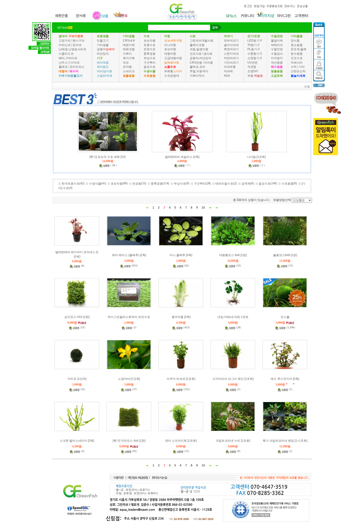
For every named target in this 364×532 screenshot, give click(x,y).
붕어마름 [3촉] (181, 317)
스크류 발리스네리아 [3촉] (77, 440)
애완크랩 (129, 49)
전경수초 (150, 49)
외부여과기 (231, 40)
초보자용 (150, 40)
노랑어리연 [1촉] (129, 379)
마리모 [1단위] (77, 379)
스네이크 (129, 71)
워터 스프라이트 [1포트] (181, 440)
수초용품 (287, 183)
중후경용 (150, 53)
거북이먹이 (197, 75)
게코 (126, 62)
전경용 (136, 183)
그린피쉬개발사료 (201, 40)
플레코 (63, 67)
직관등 (251, 67)
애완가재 (129, 45)
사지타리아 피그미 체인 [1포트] (233, 379)
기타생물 (103, 45)
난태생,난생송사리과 (72, 49)
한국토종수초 (70, 183)
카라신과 (65, 45)
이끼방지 (277, 58)
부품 (250, 75)
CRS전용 (196, 62)
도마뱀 (127, 67)
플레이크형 (197, 45)
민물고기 (103, 40)
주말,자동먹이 (199, 71)
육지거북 (129, 58)
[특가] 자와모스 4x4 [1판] (129, 440)
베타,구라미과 (68, 58)
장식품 (295, 40)
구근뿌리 (150, 62)
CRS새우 (129, 40)
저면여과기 (231, 58)
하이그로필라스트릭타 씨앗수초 (129, 317)
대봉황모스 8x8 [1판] (233, 255)
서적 (294, 67)
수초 (307, 86)
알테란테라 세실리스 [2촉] (182, 157)
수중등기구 (254, 53)
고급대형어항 (173, 58)
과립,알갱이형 (199, 49)
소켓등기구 (254, 58)
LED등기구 (254, 40)
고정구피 (65, 40)
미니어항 (170, 45)
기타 (302, 67)
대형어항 (170, 53)
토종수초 (150, 45)
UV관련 (252, 62)
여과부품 (230, 67)
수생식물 (95, 183)
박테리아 (277, 45)
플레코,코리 (197, 67)
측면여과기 (231, 49)
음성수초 (150, 67)
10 (203, 207)
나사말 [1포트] (256, 157)
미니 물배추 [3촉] (181, 255)
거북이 (127, 53)
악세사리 (297, 62)
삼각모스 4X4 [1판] (76, 317)
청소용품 (297, 45)
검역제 (245, 183)
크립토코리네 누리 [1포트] (233, 440)
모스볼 (285, 317)
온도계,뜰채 (298, 49)
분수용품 (297, 53)
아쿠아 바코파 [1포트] (181, 379)
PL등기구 (253, 49)
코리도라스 (77, 67)
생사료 (208, 53)
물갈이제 (277, 40)
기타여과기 (231, 62)
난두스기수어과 (69, 62)
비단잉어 (103, 53)
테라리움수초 (224, 183)
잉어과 (77, 45)
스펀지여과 (231, 53)
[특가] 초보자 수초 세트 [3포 (107, 157)
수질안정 (277, 49)
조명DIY (252, 71)
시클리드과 (66, 53)
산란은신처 (298, 71)
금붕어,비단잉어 (200, 58)
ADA (227, 75)
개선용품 (277, 62)
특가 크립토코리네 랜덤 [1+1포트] (285, 440)
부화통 (168, 71)
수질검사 (277, 53)
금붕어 (101, 49)
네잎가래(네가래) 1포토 (233, 317)
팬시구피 (78, 40)
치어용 (208, 62)
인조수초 (297, 58)
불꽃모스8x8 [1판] (285, 255)
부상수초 (150, 58)
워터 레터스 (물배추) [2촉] (129, 255)
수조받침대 (171, 75)
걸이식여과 (231, 45)
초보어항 (170, 49)
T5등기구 (253, 45)
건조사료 (196, 53)
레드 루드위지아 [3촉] (285, 379)
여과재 (228, 71)
